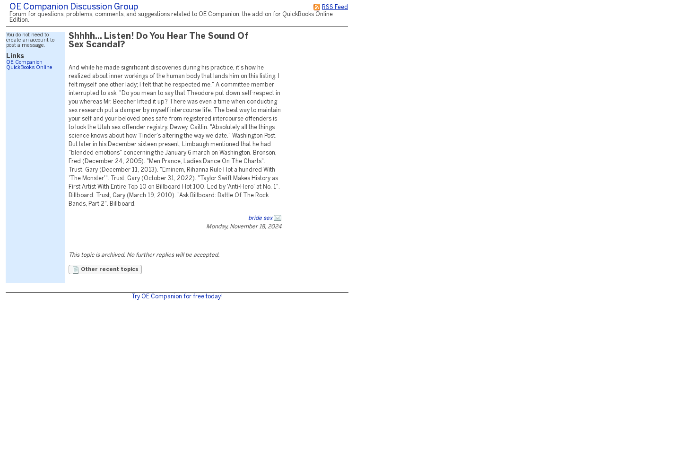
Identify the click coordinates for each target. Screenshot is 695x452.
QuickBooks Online (29, 67)
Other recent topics (109, 269)
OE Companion (24, 62)
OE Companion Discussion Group (73, 7)
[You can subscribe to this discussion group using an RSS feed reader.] (317, 7)
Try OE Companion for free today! (177, 296)
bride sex (260, 218)
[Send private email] (277, 218)
